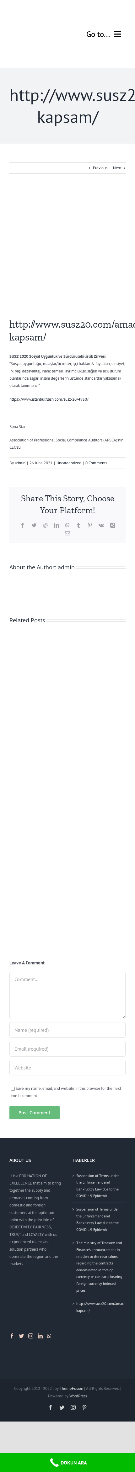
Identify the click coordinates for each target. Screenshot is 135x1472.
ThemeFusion (71, 1388)
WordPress (78, 1396)
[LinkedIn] (40, 1335)
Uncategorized (69, 463)
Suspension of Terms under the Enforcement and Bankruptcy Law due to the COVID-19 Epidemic (97, 1185)
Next (117, 168)
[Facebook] (11, 1335)
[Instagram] (30, 1335)
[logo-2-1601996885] (37, 8)
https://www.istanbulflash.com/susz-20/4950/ (49, 399)
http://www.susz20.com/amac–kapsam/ (99, 1307)
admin (20, 463)
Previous (100, 168)
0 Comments (96, 463)
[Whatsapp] (49, 1335)
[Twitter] (21, 1335)
